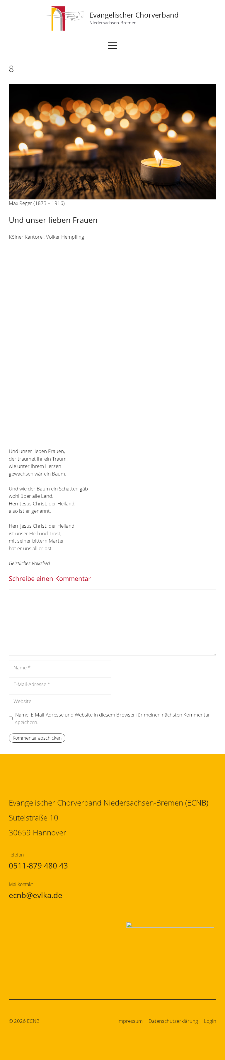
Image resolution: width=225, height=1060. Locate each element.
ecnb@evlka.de (35, 895)
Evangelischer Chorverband (134, 15)
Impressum (130, 1021)
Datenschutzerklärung (173, 1021)
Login (210, 1021)
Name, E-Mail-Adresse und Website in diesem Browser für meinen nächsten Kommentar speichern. (112, 718)
